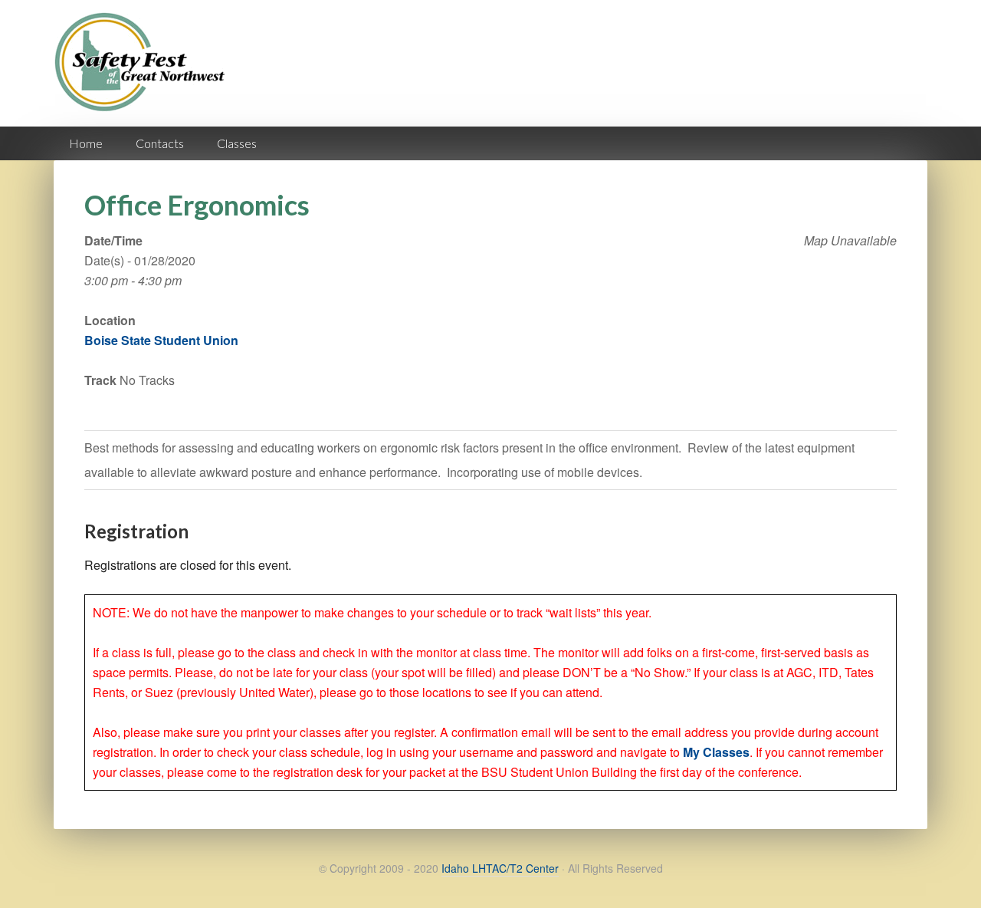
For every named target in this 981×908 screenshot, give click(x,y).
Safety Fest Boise (146, 75)
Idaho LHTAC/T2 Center (500, 868)
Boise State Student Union (161, 340)
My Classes (716, 752)
